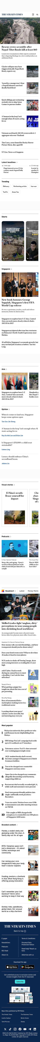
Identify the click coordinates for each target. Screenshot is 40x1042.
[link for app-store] (12, 967)
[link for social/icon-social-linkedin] (34, 1029)
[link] (12, 14)
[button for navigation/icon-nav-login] (33, 14)
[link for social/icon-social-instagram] (15, 1029)
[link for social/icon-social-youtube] (25, 1029)
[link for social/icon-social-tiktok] (10, 1029)
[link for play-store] (28, 967)
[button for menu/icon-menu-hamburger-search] (37, 14)
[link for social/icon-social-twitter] (5, 1029)
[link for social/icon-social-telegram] (29, 1029)
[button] (33, 14)
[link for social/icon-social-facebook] (20, 1029)
